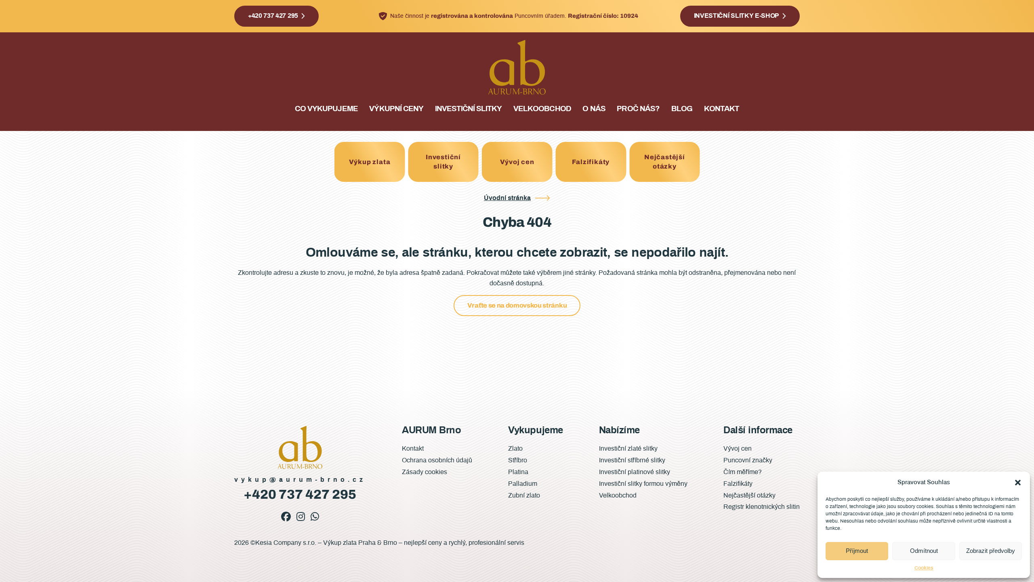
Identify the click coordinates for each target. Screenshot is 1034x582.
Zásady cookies (424, 472)
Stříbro (517, 460)
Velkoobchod (542, 109)
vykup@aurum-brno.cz (300, 480)
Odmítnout (924, 550)
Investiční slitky (468, 109)
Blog (681, 109)
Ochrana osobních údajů (437, 460)
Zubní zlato (524, 495)
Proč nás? (638, 109)
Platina (518, 472)
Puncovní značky (747, 460)
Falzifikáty (590, 161)
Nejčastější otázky (664, 161)
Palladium (522, 484)
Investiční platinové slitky (634, 472)
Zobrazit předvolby (990, 550)
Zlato (515, 448)
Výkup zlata (370, 161)
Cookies (923, 567)
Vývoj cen (517, 161)
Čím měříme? (742, 472)
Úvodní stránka (507, 198)
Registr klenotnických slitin (761, 507)
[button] (1018, 483)
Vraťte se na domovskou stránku (517, 305)
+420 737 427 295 (273, 16)
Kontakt (721, 109)
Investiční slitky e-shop (736, 16)
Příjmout (857, 550)
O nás (593, 109)
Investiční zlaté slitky (628, 448)
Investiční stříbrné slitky (632, 460)
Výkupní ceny (396, 109)
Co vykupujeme (326, 109)
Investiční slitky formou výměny (643, 484)
